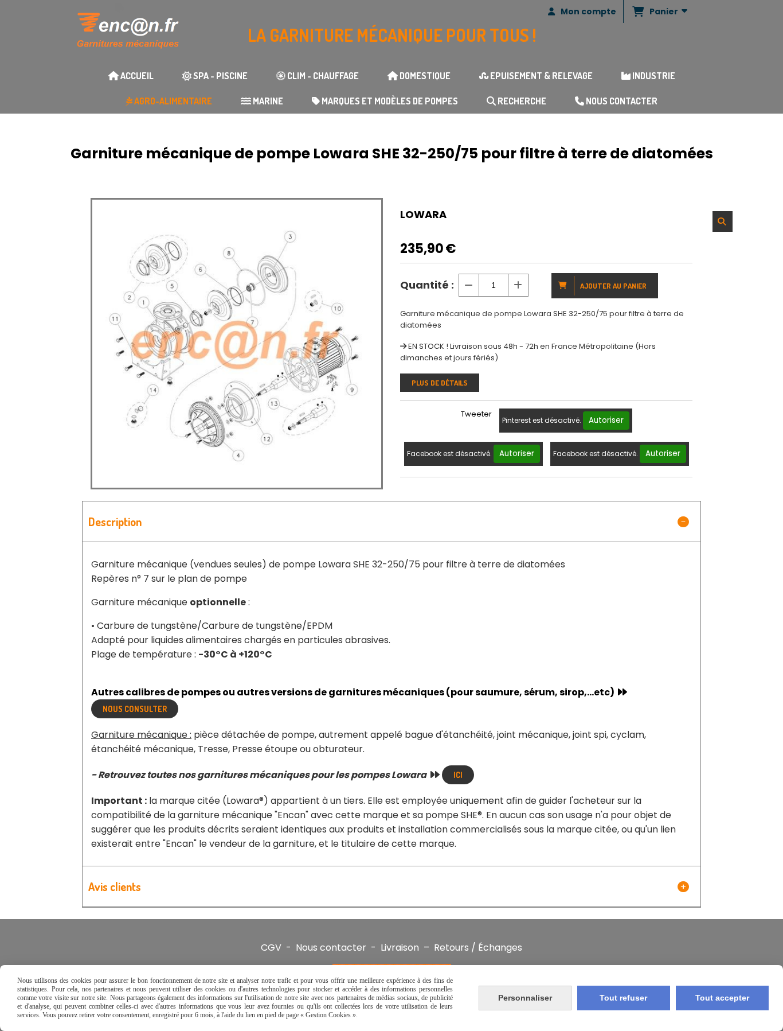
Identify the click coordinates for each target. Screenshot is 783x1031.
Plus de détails (440, 382)
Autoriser (606, 420)
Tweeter (476, 413)
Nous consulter (135, 709)
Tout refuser (623, 997)
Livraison (400, 947)
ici (458, 775)
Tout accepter (722, 997)
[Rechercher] (722, 221)
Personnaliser (525, 997)
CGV (271, 947)
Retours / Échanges (478, 947)
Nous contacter (331, 947)
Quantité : (427, 285)
